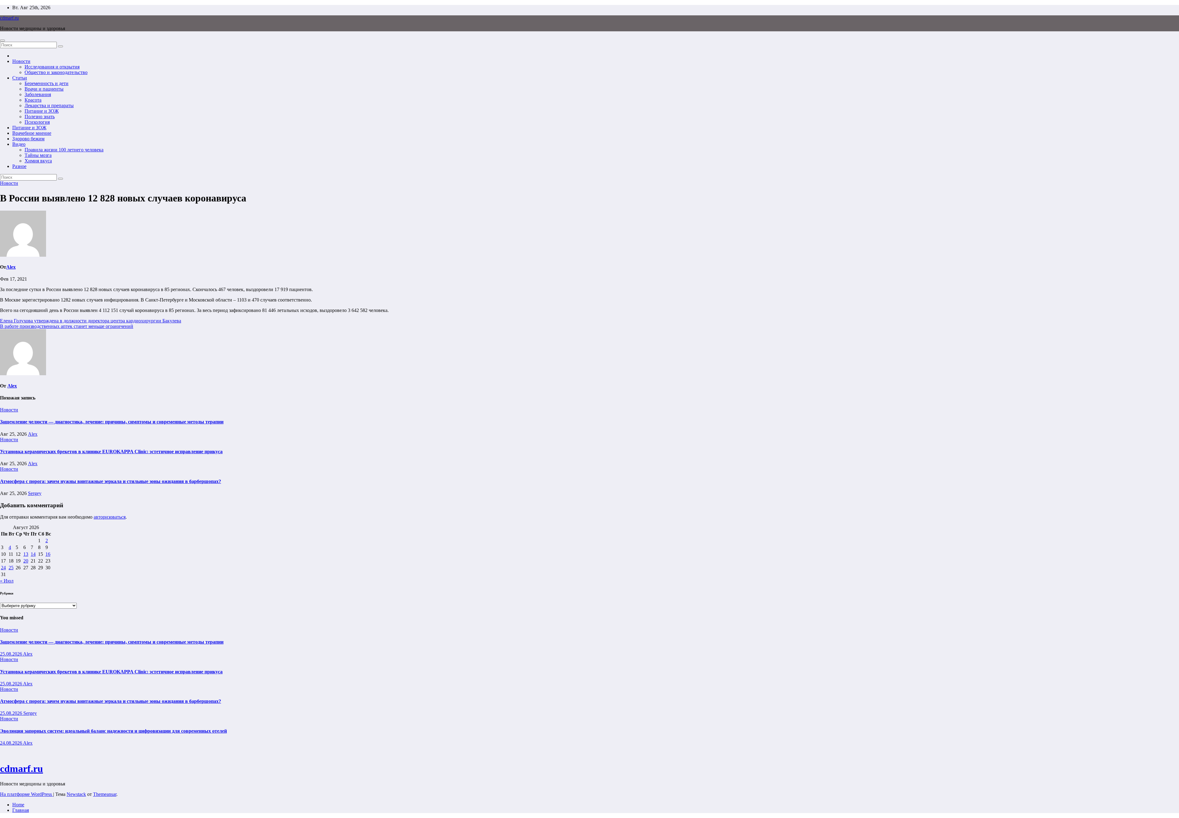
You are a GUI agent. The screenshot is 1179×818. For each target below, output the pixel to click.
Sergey (34, 493)
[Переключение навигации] (2, 40)
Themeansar (104, 794)
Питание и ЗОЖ (42, 111)
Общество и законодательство (56, 72)
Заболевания (38, 94)
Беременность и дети (46, 83)
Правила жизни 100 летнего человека (64, 149)
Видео (18, 144)
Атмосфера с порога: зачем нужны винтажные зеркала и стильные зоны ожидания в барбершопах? (110, 481)
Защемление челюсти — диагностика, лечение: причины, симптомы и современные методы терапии (112, 421)
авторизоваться (110, 517)
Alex (11, 267)
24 (3, 567)
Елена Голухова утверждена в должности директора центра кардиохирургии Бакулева (90, 320)
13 (25, 554)
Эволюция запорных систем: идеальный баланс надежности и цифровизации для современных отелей (113, 731)
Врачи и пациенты (44, 89)
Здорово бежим (28, 138)
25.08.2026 (11, 653)
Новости (21, 61)
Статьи (19, 77)
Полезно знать (40, 116)
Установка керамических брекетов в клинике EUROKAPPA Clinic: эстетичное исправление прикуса (111, 451)
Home (18, 804)
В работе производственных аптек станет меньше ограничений (66, 326)
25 (11, 567)
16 (47, 554)
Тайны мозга (38, 155)
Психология (37, 122)
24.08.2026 (11, 743)
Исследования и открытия (52, 66)
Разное (19, 166)
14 (33, 554)
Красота (33, 100)
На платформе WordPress (26, 794)
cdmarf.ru (9, 18)
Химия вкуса (38, 160)
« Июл (7, 580)
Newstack (76, 794)
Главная (20, 810)
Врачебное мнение (31, 133)
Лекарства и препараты (49, 105)
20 (25, 560)
